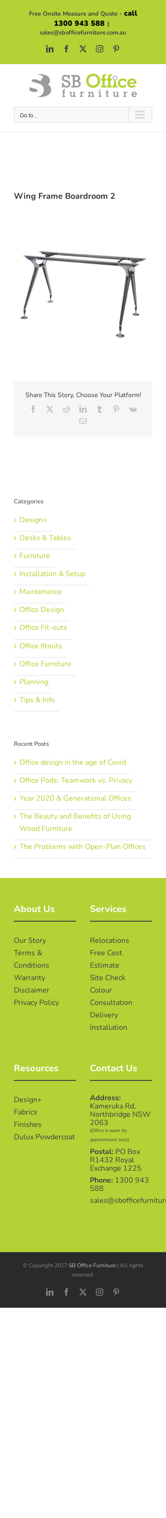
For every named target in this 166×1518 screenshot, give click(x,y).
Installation (108, 1027)
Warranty (29, 978)
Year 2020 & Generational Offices (75, 798)
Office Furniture (45, 664)
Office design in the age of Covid (72, 762)
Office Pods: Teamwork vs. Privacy (75, 780)
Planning (33, 682)
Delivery (104, 1015)
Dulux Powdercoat (44, 1137)
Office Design (41, 610)
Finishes (28, 1125)
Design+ (33, 520)
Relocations (109, 940)
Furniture (34, 556)
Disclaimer (31, 990)
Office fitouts (40, 646)
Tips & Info (37, 700)
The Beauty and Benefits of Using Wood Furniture (75, 822)
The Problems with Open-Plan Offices (82, 847)
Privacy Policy (36, 1003)
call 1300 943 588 (95, 18)
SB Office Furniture (92, 1265)
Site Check (107, 978)
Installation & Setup (52, 574)
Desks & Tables (45, 538)
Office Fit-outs (43, 628)
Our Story (30, 940)
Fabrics (25, 1112)
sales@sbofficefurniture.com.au (83, 33)
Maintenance (40, 592)
